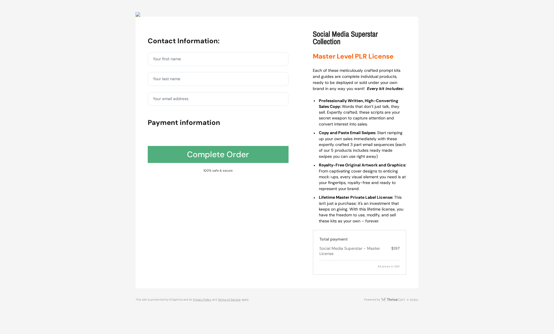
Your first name (167, 58)
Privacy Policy (202, 299)
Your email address (170, 98)
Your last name (166, 78)
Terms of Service (229, 299)
